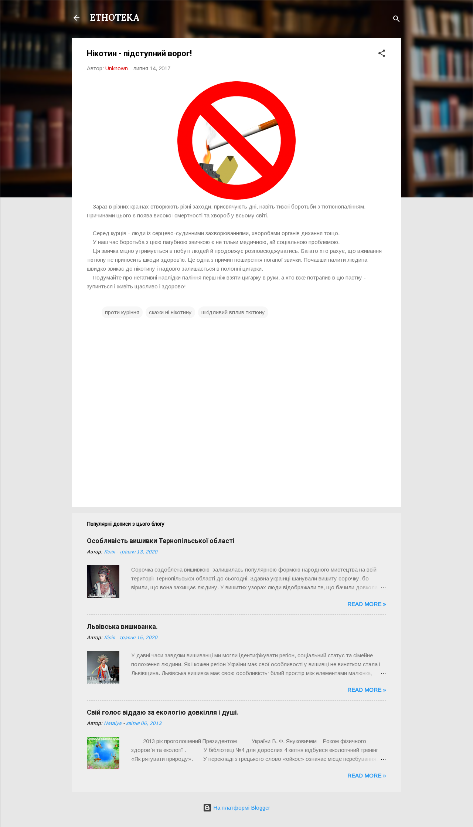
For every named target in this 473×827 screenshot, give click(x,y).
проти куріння (122, 312)
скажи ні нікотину (170, 312)
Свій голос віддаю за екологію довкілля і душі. (163, 712)
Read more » (366, 604)
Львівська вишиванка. (122, 626)
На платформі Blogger (241, 807)
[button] (381, 54)
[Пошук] (396, 20)
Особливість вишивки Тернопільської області (161, 541)
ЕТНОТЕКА (115, 17)
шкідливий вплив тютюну (233, 312)
